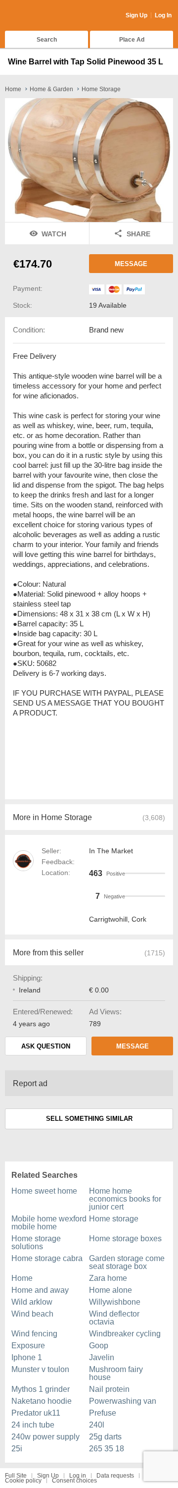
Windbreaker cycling (125, 1333)
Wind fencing (34, 1333)
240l (96, 1425)
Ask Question (45, 1046)
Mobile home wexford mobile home (49, 1222)
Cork (139, 919)
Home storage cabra (47, 1258)
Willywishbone (114, 1302)
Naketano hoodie (41, 1401)
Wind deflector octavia (114, 1318)
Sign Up (136, 15)
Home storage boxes (125, 1238)
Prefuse (102, 1413)
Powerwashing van (122, 1401)
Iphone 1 (26, 1357)
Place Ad (131, 39)
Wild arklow (31, 1302)
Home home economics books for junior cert (125, 1199)
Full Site (16, 1475)
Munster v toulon (40, 1369)
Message (131, 264)
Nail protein (109, 1389)
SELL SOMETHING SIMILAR (89, 1118)
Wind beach (32, 1314)
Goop (98, 1345)
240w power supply (45, 1437)
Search (47, 39)
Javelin (101, 1357)
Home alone (110, 1290)
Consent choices (74, 1480)
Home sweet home (44, 1191)
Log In (163, 15)
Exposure (28, 1345)
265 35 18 (106, 1448)
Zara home (108, 1278)
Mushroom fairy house (116, 1373)
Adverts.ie (44, 15)
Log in (77, 1475)
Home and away (40, 1290)
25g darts (105, 1437)
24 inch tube (32, 1425)
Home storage (113, 1218)
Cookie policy (23, 1480)
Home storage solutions (36, 1242)
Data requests (115, 1475)
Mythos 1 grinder (40, 1389)
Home (22, 1278)
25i (16, 1448)
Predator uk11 (35, 1413)
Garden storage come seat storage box (127, 1262)
